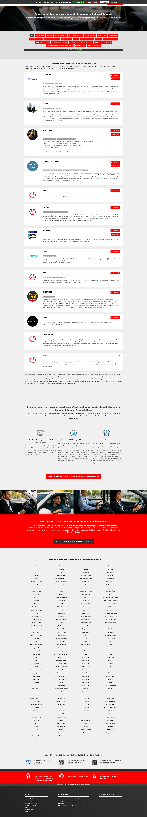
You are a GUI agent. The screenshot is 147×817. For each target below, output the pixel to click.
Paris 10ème (85, 657)
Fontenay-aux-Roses (61, 578)
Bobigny (36, 603)
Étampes (61, 569)
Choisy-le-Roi (36, 679)
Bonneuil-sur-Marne (36, 616)
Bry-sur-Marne (36, 632)
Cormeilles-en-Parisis (36, 704)
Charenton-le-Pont (36, 651)
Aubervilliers (36, 588)
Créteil (36, 714)
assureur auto (40, 35)
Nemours (85, 610)
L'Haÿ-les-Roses (61, 698)
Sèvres (110, 648)
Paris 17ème (85, 679)
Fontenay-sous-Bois (61, 581)
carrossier (49, 35)
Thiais (110, 666)
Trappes (110, 673)
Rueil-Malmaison (110, 585)
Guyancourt (61, 616)
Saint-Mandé (110, 610)
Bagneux (36, 594)
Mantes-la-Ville (61, 726)
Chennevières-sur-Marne (36, 670)
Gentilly (61, 603)
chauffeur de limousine (75, 35)
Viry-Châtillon (110, 729)
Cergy (36, 641)
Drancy (36, 723)
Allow (80, 49)
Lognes (61, 707)
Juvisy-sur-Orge (61, 635)
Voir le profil (115, 75)
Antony (36, 572)
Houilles (61, 622)
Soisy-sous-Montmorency (110, 651)
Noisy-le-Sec (85, 632)
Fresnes (61, 588)
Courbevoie (36, 710)
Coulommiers (36, 707)
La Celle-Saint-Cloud (61, 638)
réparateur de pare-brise (43, 42)
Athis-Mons (36, 585)
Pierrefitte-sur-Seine (86, 720)
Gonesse (61, 610)
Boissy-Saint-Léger (36, 610)
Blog (26, 807)
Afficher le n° (116, 78)
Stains (110, 654)
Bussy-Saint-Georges (36, 635)
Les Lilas (61, 682)
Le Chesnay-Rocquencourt (61, 654)
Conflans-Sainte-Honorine (36, 698)
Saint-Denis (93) (110, 594)
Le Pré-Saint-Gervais (61, 673)
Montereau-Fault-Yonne (85, 578)
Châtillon (36, 657)
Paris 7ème (86, 710)
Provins (86, 736)
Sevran (110, 644)
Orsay (85, 638)
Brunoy (36, 629)
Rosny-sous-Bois (110, 581)
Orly (86, 635)
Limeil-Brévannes (61, 701)
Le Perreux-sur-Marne (61, 663)
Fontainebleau (61, 575)
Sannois (110, 625)
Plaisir (86, 723)
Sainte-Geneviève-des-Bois (110, 597)
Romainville (110, 578)
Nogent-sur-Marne (86, 622)
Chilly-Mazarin (36, 676)
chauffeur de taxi (90, 35)
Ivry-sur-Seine (61, 629)
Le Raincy (61, 676)
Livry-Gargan (61, 704)
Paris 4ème (86, 701)
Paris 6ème (86, 707)
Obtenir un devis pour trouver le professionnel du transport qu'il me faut (73, 476)
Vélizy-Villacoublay (110, 685)
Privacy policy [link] (114, 2)
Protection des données (31, 803)
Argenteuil (36, 578)
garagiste (98, 39)
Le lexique (27, 811)
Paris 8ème (86, 714)
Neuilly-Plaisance (86, 613)
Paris (85, 654)
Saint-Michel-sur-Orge (110, 616)
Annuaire (27, 799)
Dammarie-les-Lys (37, 717)
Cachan (36, 638)
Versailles (110, 688)
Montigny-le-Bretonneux (85, 588)
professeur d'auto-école (111, 39)
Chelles (37, 666)
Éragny (36, 739)
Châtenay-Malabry (36, 654)
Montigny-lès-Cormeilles (86, 591)
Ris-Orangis (110, 572)
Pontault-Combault (86, 729)
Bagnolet (36, 597)
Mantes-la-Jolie (61, 723)
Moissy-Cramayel (86, 575)
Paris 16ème (85, 676)
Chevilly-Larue (36, 673)
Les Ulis (61, 692)
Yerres (110, 736)
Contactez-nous (29, 809)
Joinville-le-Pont (61, 632)
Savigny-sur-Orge (110, 638)
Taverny (110, 663)
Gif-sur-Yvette (61, 607)
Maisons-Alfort (61, 714)
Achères (36, 566)
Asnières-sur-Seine (36, 581)
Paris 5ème (86, 704)
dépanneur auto (66, 39)
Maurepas (61, 732)
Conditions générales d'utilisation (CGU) (35, 801)
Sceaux (110, 641)
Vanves (110, 682)
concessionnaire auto (36, 39)
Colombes (36, 692)
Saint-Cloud (110, 588)
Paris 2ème (86, 695)
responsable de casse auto (60, 42)
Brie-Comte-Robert (36, 625)
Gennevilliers (61, 600)
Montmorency (86, 594)
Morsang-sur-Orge (86, 603)
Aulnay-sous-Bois (36, 591)
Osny (85, 641)
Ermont (61, 566)
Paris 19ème (85, 685)
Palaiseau (86, 648)
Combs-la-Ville (36, 695)
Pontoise (85, 732)
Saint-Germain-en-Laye (110, 603)
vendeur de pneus (80, 45)
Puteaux (110, 566)
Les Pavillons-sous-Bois (61, 688)
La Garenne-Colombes (61, 641)
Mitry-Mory (86, 572)
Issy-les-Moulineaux (61, 625)
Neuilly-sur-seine (85, 619)
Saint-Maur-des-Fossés (110, 613)
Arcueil (36, 575)
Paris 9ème (86, 717)
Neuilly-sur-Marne (86, 616)
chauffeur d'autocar (60, 35)
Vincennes (110, 726)
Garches (61, 594)
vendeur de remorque (94, 45)
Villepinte (110, 714)
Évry (61, 572)
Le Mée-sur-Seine (61, 660)
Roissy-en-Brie (111, 575)
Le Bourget (61, 651)
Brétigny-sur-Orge (36, 622)
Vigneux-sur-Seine (110, 692)
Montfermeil (85, 581)
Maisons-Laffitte (61, 717)
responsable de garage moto (103, 42)
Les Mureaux (61, 685)
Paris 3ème (86, 698)
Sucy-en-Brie (110, 657)
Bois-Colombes (36, 607)
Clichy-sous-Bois (36, 688)
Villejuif (110, 695)
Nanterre (85, 607)
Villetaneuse (110, 717)
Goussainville (61, 613)
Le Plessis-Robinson (61, 666)
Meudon (86, 569)
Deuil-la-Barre (36, 720)
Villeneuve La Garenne (110, 701)
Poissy (86, 726)
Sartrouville (110, 632)
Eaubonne (36, 729)
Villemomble (110, 698)
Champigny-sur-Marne (36, 644)
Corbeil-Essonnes (36, 701)
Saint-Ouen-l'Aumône (110, 619)
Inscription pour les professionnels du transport (73, 541)
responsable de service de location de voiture (60, 45)
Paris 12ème (85, 663)
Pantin (86, 651)
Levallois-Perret (61, 695)
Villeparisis (110, 710)
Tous (31, 35)
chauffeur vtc (113, 35)
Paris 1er (85, 688)
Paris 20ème (85, 692)
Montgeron (86, 585)
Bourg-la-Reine (36, 619)
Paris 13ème (85, 666)
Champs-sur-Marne (36, 648)
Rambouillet (110, 569)
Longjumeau (61, 710)
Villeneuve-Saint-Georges (110, 707)
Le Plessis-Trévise (61, 670)
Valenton (110, 679)
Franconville (61, 585)
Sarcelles (110, 629)
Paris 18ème (85, 682)
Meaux (61, 736)
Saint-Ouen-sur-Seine (110, 622)
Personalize (104, 2)
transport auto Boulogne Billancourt (67, 805)
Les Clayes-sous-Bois (61, 679)
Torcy (110, 670)
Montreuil (85, 597)
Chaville (36, 663)
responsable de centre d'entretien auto (81, 42)
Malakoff (61, 720)
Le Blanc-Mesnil (61, 648)
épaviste (76, 39)
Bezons (36, 600)
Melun (86, 566)
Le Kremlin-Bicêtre (61, 657)
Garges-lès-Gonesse (61, 597)
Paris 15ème (85, 673)
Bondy (36, 613)
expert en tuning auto (87, 39)
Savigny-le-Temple (110, 635)
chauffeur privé (101, 35)
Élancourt (36, 732)
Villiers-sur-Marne (110, 723)
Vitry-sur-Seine (110, 732)
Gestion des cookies (30, 805)
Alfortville (36, 569)
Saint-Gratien (110, 607)
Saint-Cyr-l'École (110, 591)
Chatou (37, 660)
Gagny (61, 591)
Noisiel (86, 625)
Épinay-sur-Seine (36, 736)
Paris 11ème (85, 660)
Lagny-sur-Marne (61, 644)
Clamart (36, 682)
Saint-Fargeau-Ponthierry (110, 600)
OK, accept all (79, 2)
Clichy (36, 685)
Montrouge (86, 600)
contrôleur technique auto (51, 39)
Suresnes (110, 660)
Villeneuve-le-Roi (110, 704)
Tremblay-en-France (110, 676)
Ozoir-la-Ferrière (85, 644)
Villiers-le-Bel (110, 720)
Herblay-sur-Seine (61, 619)
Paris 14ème (85, 670)
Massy (61, 729)
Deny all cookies (93, 2)
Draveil (36, 726)
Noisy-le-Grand (86, 629)
